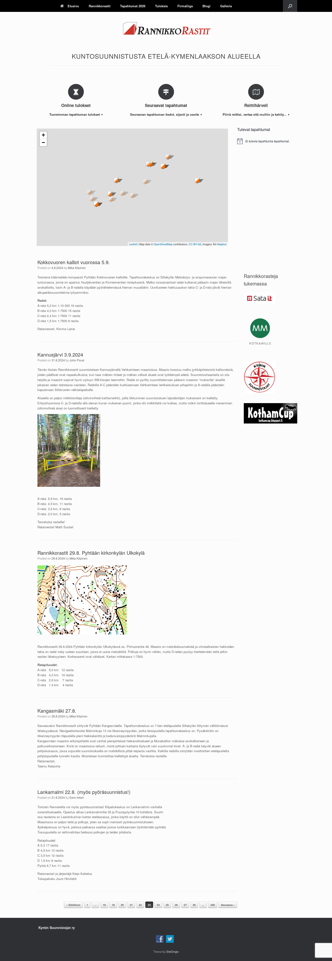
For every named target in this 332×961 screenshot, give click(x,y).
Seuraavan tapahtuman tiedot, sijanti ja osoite (165, 114)
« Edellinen (73, 905)
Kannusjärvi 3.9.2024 (60, 354)
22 (140, 905)
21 (131, 905)
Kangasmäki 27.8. (56, 710)
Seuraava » (228, 905)
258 (212, 905)
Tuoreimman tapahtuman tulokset (75, 114)
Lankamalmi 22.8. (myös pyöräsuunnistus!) (84, 791)
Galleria (226, 6)
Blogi (206, 6)
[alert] (267, 141)
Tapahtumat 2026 (132, 6)
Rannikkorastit (99, 6)
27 (185, 905)
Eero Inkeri (77, 797)
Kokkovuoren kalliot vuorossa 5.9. (73, 262)
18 (104, 905)
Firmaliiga (185, 6)
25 (167, 905)
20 (122, 905)
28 (194, 905)
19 (113, 905)
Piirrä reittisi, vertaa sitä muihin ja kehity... (255, 114)
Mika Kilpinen (77, 268)
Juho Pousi (77, 360)
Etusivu (73, 6)
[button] (290, 6)
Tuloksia (161, 6)
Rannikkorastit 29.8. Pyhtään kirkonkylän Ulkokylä (91, 552)
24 (158, 905)
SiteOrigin (172, 951)
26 (176, 905)
